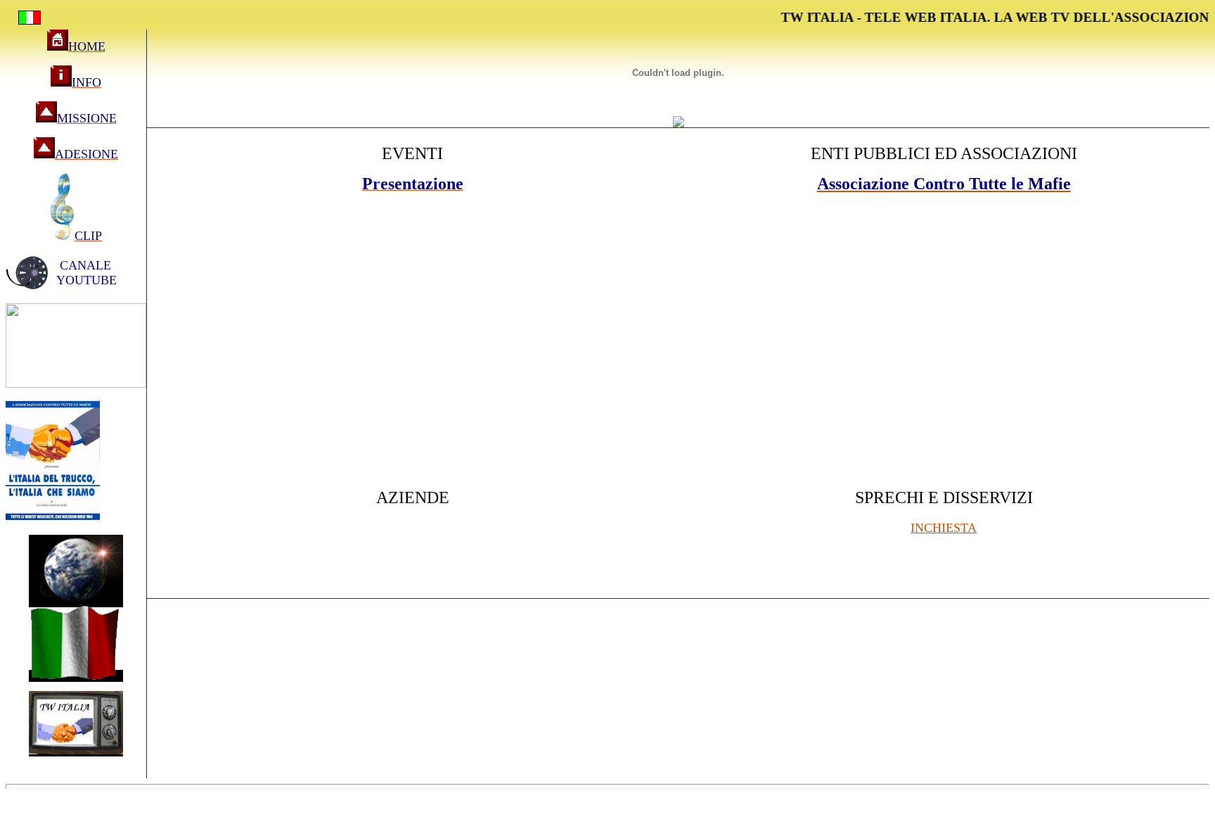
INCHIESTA (944, 528)
